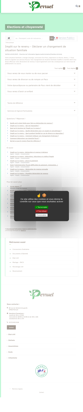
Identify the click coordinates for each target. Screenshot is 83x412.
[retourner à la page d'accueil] (41, 6)
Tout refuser (42, 211)
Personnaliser (42, 215)
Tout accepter (42, 207)
